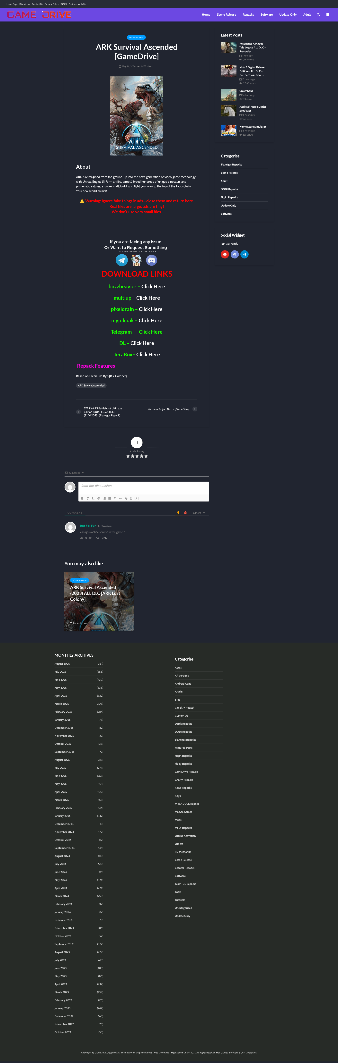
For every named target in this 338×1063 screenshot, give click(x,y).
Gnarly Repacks (184, 779)
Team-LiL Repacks (185, 884)
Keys (178, 795)
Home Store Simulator (252, 126)
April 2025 (61, 792)
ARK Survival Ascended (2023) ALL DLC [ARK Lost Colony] (95, 593)
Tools (178, 892)
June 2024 (61, 872)
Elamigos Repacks (185, 739)
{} (131, 498)
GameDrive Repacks (186, 771)
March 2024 (62, 896)
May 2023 (61, 976)
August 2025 (62, 760)
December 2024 (64, 824)
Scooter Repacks (184, 868)
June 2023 (61, 968)
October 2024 (63, 840)
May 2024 (61, 880)
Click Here (153, 286)
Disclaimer (24, 4)
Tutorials (180, 900)
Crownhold (246, 91)
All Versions (182, 675)
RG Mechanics (183, 852)
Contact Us (37, 4)
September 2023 (65, 944)
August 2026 (62, 663)
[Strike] (99, 498)
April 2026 (61, 695)
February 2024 (63, 904)
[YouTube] (225, 254)
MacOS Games (183, 812)
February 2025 (63, 808)
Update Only (288, 14)
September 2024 (65, 848)
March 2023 (62, 992)
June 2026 (61, 679)
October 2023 (63, 936)
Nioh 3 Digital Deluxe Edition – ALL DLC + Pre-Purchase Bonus (251, 71)
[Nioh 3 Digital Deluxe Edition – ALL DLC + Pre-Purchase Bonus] (228, 71)
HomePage (12, 4)
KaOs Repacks (183, 787)
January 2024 (63, 912)
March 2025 (62, 800)
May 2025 (61, 784)
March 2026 (62, 703)
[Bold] (82, 498)
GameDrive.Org (103, 1052)
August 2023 (62, 952)
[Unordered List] (109, 498)
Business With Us (77, 4)
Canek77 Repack (184, 707)
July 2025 (60, 768)
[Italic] (88, 498)
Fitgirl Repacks (183, 755)
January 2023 (63, 1008)
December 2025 (64, 728)
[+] (137, 498)
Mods (178, 820)
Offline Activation (185, 836)
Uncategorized (183, 908)
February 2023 (63, 1000)
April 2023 (61, 984)
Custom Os (181, 715)
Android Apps (183, 683)
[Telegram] (244, 254)
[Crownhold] (228, 94)
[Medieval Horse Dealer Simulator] (228, 110)
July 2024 (60, 864)
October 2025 (63, 744)
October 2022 (63, 1032)
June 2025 (61, 776)
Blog (177, 699)
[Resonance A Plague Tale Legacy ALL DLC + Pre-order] (228, 47)
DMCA (63, 4)
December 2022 (64, 1016)
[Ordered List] (104, 498)
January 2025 (63, 816)
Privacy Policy (52, 4)
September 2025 (65, 752)
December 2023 (64, 920)
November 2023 (64, 928)
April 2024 (61, 888)
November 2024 (64, 832)
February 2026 (63, 711)
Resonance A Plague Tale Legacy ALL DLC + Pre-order (252, 47)
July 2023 (60, 960)
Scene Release (226, 14)
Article (178, 691)
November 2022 (64, 1024)
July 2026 (60, 671)
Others (179, 844)
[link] (136, 225)
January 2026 (63, 719)
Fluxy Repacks (183, 763)
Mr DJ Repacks (183, 828)
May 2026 (61, 687)
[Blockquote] (115, 498)
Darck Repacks (183, 723)
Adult (307, 14)
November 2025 (64, 736)
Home (206, 14)
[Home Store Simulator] (228, 130)
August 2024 (62, 856)
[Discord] (235, 254)
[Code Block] (120, 498)
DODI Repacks (183, 731)
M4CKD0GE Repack (187, 804)
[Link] (126, 498)
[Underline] (93, 498)
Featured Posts (183, 747)
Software (267, 14)
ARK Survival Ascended (91, 385)
